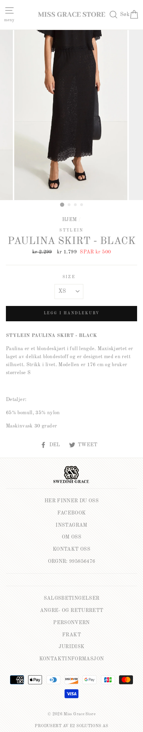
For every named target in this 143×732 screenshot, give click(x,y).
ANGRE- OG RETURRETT (71, 610)
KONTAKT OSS (71, 549)
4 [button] (82, 205)
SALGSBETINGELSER (72, 598)
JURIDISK (72, 646)
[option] (71, 115)
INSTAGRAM (71, 525)
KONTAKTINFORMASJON (71, 658)
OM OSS (71, 537)
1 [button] (62, 205)
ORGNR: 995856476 (71, 561)
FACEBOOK (71, 513)
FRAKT (71, 634)
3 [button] (75, 205)
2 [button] (69, 205)
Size (68, 277)
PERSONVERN (71, 622)
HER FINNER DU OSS (71, 500)
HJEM (69, 219)
